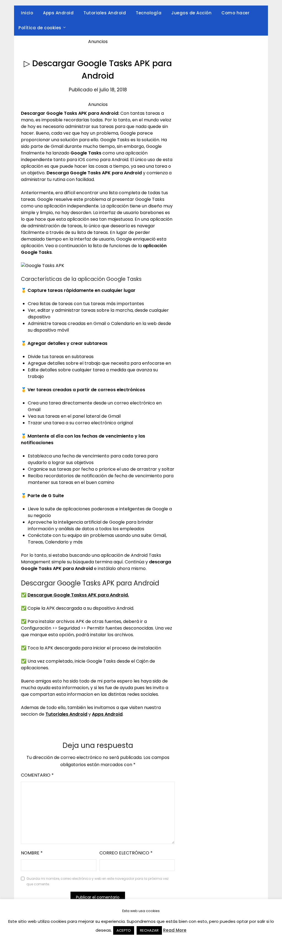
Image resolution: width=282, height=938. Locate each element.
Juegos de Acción (191, 13)
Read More (174, 930)
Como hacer (235, 13)
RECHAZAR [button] (149, 930)
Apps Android (58, 13)
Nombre (32, 853)
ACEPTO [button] (123, 930)
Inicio (27, 13)
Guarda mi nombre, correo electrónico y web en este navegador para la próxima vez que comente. (97, 881)
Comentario (37, 775)
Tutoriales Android (104, 13)
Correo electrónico (126, 853)
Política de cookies (39, 28)
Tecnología (148, 13)
